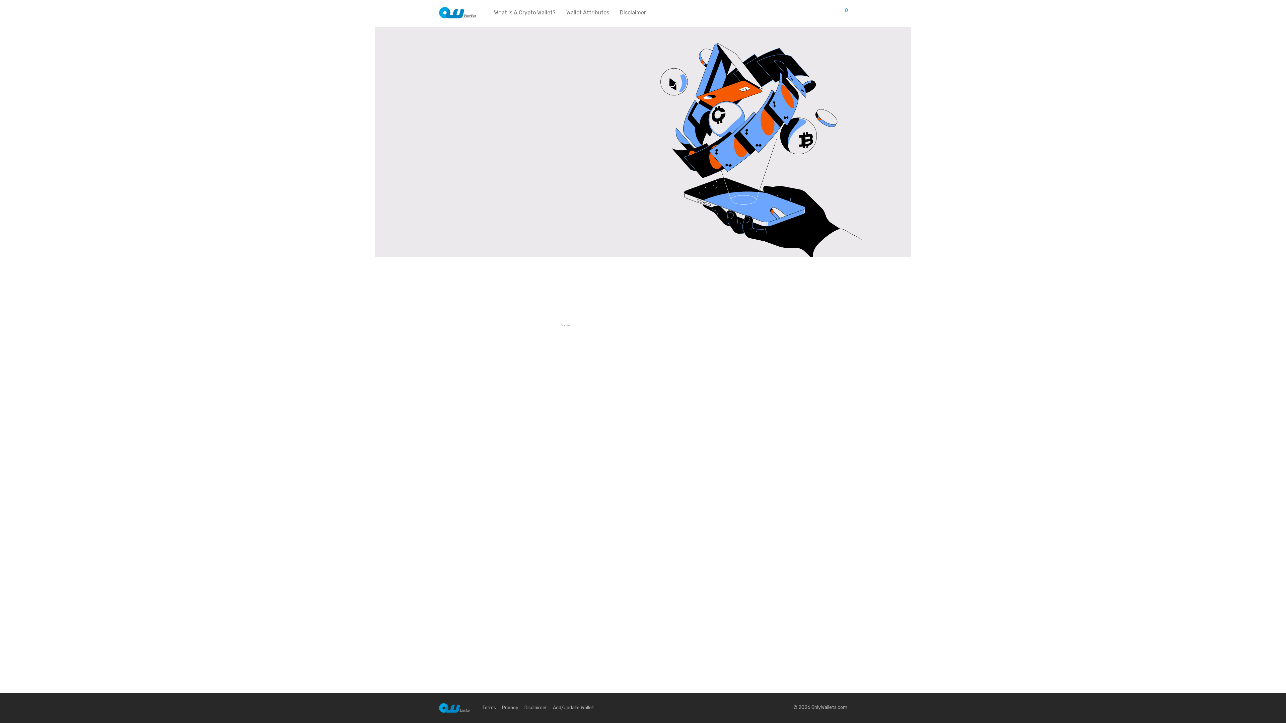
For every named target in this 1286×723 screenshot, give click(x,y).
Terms (489, 708)
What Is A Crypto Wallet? (525, 12)
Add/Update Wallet (573, 708)
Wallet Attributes (587, 12)
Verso (565, 325)
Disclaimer (633, 12)
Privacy (510, 708)
